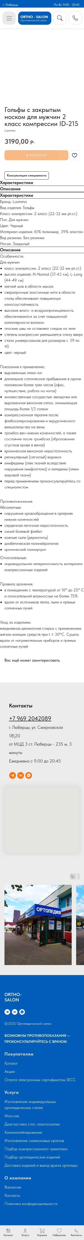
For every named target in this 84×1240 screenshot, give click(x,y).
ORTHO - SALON (34, 16)
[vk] (20, 775)
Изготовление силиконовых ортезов (34, 1140)
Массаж (11, 1115)
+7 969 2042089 (30, 718)
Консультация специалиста (26, 175)
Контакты (12, 1195)
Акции (9, 1071)
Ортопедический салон (33, 20)
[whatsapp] (28, 775)
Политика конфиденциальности (31, 1203)
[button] (75, 18)
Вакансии (12, 1187)
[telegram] (12, 775)
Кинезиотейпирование (23, 1132)
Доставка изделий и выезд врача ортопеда (41, 1165)
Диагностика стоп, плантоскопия (32, 1124)
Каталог (11, 1063)
